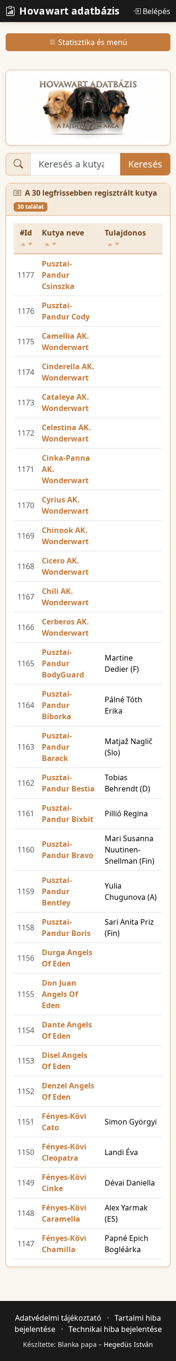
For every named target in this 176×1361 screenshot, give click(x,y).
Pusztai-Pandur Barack (57, 746)
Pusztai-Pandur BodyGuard (63, 663)
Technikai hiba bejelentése (115, 1329)
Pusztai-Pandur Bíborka (57, 705)
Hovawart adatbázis (69, 10)
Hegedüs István (128, 1344)
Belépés (156, 11)
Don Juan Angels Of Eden (60, 994)
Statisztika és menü (92, 42)
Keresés (145, 164)
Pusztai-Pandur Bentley (57, 891)
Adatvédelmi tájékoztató (58, 1318)
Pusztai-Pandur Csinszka (58, 275)
